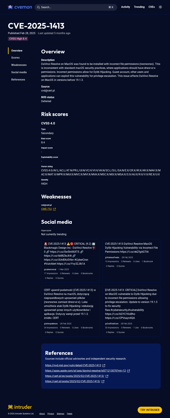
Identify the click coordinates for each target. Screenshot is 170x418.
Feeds (69, 414)
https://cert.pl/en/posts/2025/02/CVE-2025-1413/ (74, 376)
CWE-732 (46, 209)
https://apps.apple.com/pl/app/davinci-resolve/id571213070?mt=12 (85, 370)
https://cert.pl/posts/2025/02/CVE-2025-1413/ (72, 381)
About (42, 414)
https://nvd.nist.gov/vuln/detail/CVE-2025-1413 (73, 365)
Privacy (50, 414)
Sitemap (60, 414)
